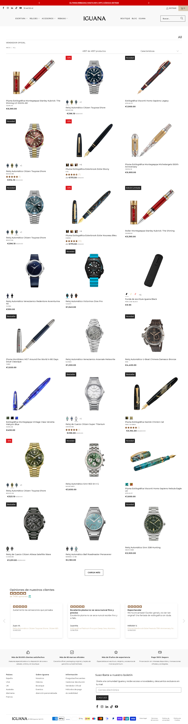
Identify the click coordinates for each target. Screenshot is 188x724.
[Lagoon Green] (7, 417)
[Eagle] (127, 484)
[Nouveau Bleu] (76, 164)
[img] (95, 593)
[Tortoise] (71, 164)
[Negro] (12, 296)
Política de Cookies (177, 719)
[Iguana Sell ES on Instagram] (7, 8)
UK (7, 686)
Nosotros (40, 678)
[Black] (127, 294)
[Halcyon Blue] (16, 417)
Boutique (40, 686)
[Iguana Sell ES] (95, 18)
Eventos (39, 689)
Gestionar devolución (75, 682)
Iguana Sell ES (38, 719)
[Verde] (71, 102)
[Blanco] (76, 418)
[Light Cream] (131, 294)
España (9, 678)
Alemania (10, 693)
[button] (21, 18)
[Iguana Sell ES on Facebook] (3, 8)
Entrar (172, 8)
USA (8, 682)
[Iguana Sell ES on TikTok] (16, 8)
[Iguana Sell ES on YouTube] (20, 8)
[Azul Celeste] (76, 549)
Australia (9, 689)
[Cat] (131, 417)
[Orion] (131, 484)
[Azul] (67, 102)
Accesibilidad (72, 693)
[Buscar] (181, 19)
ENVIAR (102, 698)
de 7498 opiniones (19, 596)
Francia (9, 697)
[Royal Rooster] (127, 417)
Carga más (94, 572)
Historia (39, 682)
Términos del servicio (154, 719)
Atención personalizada (46, 693)
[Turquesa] (67, 418)
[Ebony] (67, 164)
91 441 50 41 (28, 8)
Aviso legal (143, 718)
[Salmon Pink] (135, 294)
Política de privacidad (165, 719)
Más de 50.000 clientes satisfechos (28, 657)
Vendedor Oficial (73, 686)
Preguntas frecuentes (75, 678)
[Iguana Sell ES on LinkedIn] (12, 8)
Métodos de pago (74, 689)
